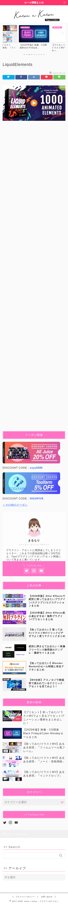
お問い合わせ (46, 897)
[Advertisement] (34, 278)
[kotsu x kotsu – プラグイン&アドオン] (34, 19)
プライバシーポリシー (25, 897)
